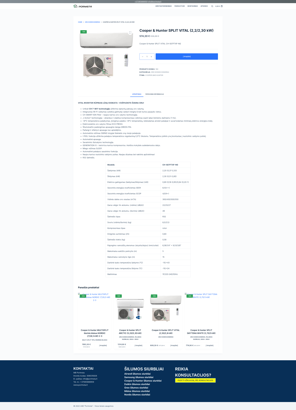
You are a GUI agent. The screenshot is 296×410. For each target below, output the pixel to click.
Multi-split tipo (88, 340)
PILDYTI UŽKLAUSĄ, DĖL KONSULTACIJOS (195, 380)
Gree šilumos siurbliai (136, 387)
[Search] (212, 6)
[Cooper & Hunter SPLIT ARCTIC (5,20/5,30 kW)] (130, 309)
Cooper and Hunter (154, 75)
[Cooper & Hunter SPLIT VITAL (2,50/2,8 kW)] (165, 309)
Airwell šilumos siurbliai (137, 373)
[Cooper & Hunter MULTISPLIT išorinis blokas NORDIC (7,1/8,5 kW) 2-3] (94, 309)
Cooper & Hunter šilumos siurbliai (143, 380)
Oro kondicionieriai (160, 72)
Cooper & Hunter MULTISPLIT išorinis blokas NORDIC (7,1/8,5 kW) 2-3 (94, 333)
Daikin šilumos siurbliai (137, 384)
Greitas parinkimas (163, 6)
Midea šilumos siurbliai (137, 391)
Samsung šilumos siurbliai (138, 377)
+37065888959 (141, 1)
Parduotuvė (179, 6)
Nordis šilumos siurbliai (137, 394)
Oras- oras (134, 339)
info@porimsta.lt (154, 1)
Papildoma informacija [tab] (154, 94)
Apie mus (204, 6)
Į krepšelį (187, 56)
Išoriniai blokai (101, 340)
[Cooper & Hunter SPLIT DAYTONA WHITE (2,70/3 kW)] (201, 309)
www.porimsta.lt (80, 385)
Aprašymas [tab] (136, 94)
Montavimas (193, 6)
